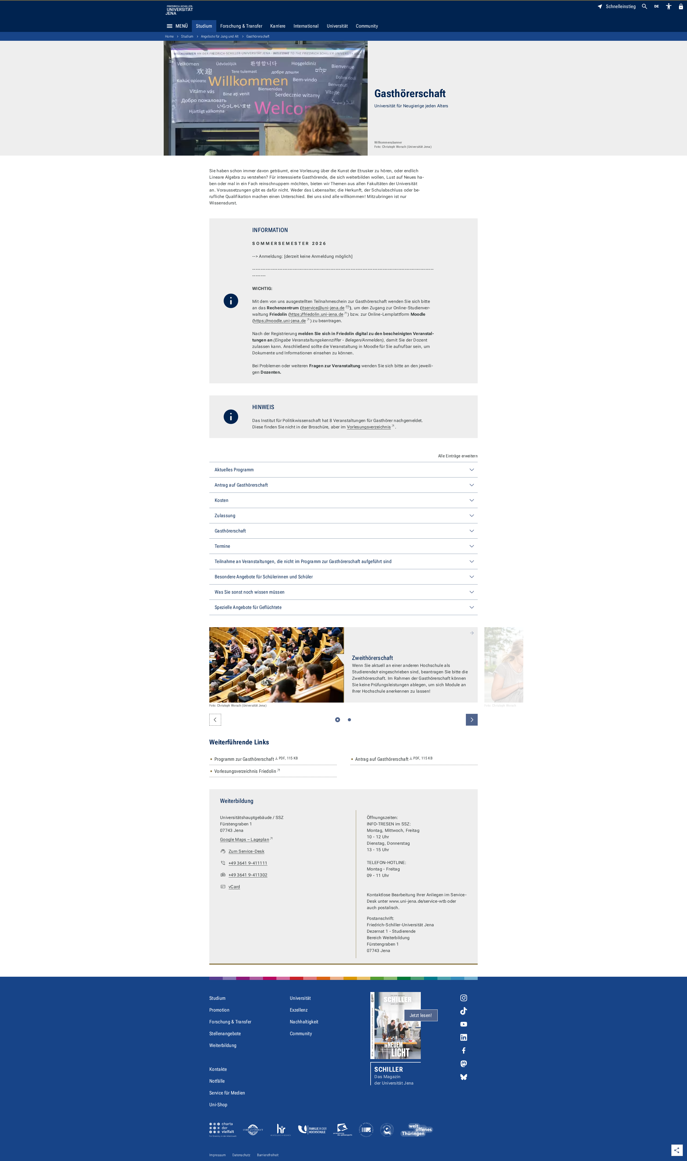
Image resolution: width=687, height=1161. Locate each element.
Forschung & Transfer (241, 26)
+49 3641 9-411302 (248, 874)
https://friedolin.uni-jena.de (319, 314)
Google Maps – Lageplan (246, 839)
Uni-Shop (218, 1104)
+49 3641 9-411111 (248, 863)
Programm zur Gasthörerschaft (256, 759)
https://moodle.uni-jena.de (282, 320)
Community (367, 26)
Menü (182, 26)
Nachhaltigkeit (304, 1021)
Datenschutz (241, 1155)
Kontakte (218, 1069)
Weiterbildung (222, 1045)
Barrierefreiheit (268, 1155)
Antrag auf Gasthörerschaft (394, 759)
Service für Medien (227, 1093)
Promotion (219, 1010)
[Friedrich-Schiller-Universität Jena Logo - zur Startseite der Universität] (179, 10)
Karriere (278, 26)
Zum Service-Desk (246, 851)
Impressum (217, 1155)
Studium (204, 26)
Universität (337, 26)
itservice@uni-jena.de (323, 307)
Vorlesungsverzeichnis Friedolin (247, 771)
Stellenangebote (225, 1033)
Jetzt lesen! (421, 1015)
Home (169, 36)
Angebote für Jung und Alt (220, 36)
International (306, 26)
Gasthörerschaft (258, 36)
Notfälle (217, 1081)
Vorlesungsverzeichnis (371, 426)
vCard (234, 886)
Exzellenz (299, 1010)
